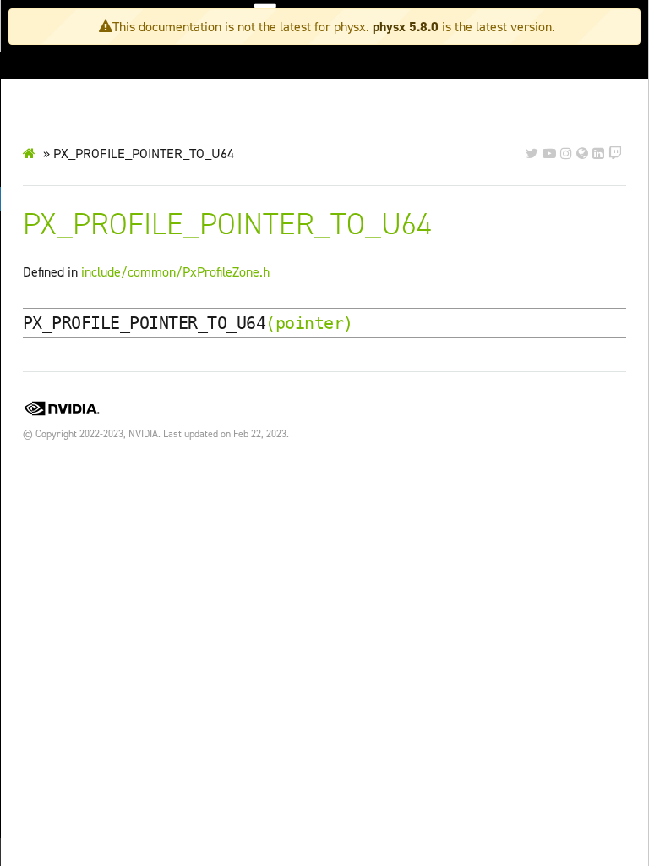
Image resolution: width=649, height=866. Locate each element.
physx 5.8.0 (406, 27)
